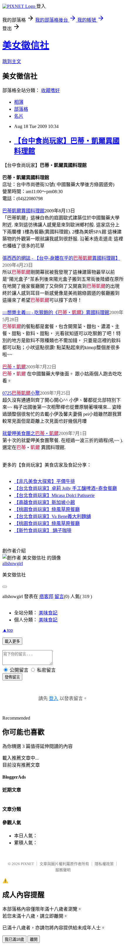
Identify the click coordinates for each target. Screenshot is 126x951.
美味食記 (48, 612)
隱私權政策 (104, 864)
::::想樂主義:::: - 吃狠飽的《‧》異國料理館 (55, 312)
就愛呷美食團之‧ (30, 433)
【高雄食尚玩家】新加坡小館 (44, 502)
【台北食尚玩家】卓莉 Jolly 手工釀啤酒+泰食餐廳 (65, 488)
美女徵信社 (25, 45)
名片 (18, 116)
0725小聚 (21, 393)
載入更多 (12, 641)
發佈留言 (12, 677)
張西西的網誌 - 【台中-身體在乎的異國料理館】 (61, 258)
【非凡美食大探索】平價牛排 (44, 481)
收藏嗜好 (50, 90)
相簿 (18, 102)
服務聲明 (63, 870)
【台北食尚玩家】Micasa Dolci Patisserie (54, 495)
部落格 (21, 109)
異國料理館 (23, 210)
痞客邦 (46, 596)
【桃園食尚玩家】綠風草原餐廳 (47, 509)
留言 (59, 596)
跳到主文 (11, 61)
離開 (34, 939)
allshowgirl (12, 563)
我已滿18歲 (14, 939)
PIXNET (27, 864)
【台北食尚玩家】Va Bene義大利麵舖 (52, 516)
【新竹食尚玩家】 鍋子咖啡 (42, 530)
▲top (7, 630)
